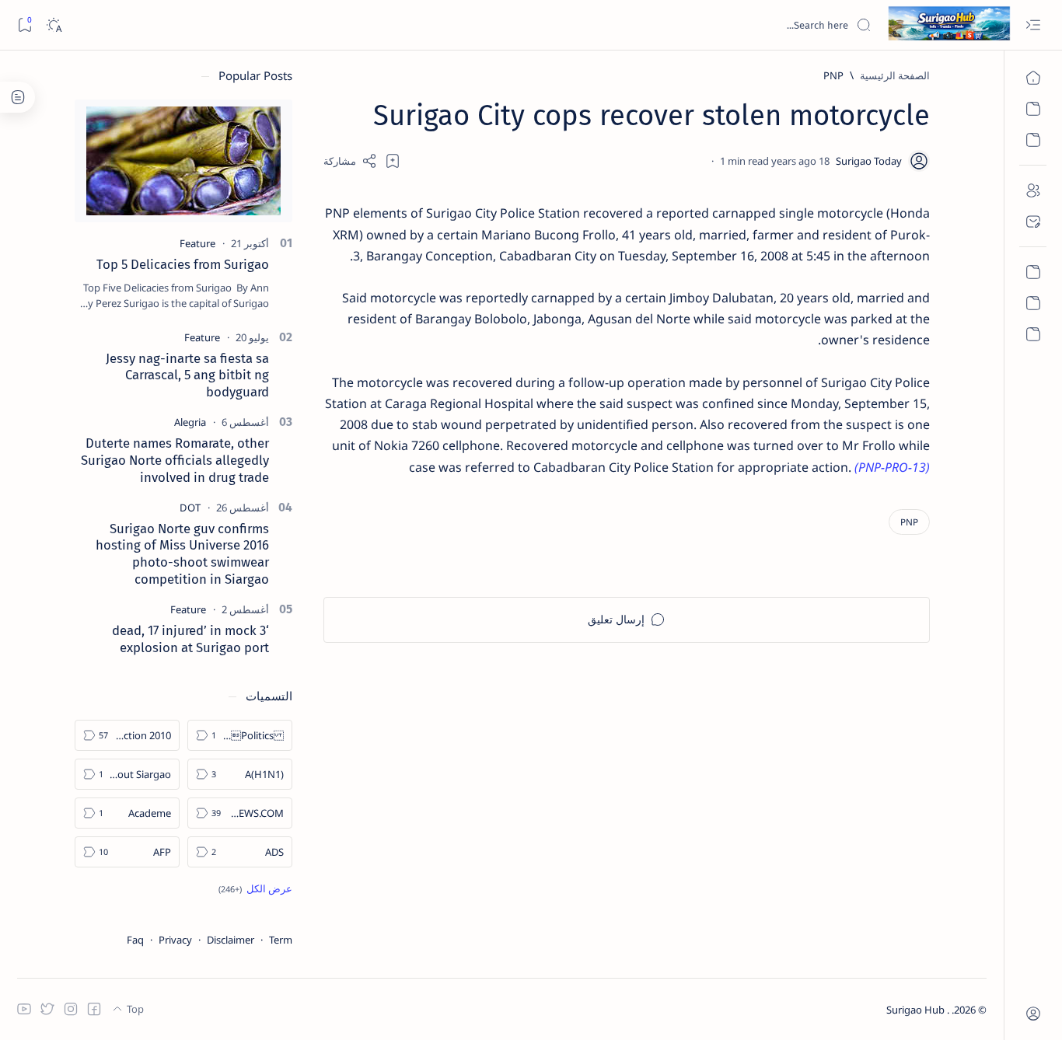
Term (280, 940)
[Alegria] (190, 422)
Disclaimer (230, 940)
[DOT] (190, 507)
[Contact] (1032, 221)
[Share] (350, 161)
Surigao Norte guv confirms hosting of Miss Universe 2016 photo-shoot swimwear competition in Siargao (182, 554)
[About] (1032, 190)
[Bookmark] (24, 25)
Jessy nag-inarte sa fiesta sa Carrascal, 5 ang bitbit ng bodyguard (187, 375)
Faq (135, 940)
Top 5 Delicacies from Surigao (182, 264)
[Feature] (197, 243)
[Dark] (53, 25)
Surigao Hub (916, 1010)
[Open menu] (1032, 25)
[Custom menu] (1032, 272)
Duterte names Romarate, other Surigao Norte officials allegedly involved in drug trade (175, 460)
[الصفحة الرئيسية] (1032, 77)
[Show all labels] (255, 888)
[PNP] (909, 522)
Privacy (175, 940)
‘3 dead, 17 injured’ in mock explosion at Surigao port (190, 639)
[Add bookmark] (392, 161)
